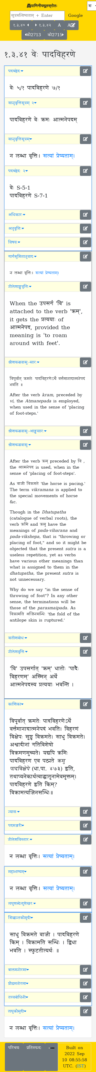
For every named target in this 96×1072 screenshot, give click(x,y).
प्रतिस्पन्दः (34, 1048)
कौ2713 (33, 35)
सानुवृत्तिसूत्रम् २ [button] (21, 103)
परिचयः (14, 1048)
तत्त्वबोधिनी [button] (17, 997)
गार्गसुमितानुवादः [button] (21, 256)
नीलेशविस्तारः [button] (19, 839)
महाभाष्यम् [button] (16, 872)
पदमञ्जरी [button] (15, 825)
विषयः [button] (13, 242)
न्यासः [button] (12, 812)
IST (80, 1066)
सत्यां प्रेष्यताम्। (59, 156)
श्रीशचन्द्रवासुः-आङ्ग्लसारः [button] (26, 431)
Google (75, 15)
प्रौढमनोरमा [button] (17, 983)
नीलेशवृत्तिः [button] (16, 652)
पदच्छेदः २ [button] (16, 171)
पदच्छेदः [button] (14, 71)
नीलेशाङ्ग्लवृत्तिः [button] (18, 286)
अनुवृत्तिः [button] (15, 228)
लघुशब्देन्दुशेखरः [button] (20, 903)
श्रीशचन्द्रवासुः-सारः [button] (22, 362)
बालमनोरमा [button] (17, 970)
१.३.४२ (44, 25)
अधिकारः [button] (15, 215)
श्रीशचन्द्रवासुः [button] (18, 445)
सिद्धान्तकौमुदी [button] (19, 918)
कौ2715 (55, 35)
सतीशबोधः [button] (16, 638)
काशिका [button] (14, 704)
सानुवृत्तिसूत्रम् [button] (18, 139)
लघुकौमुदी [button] (16, 1011)
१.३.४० (20, 25)
